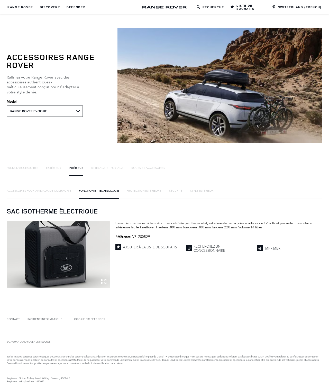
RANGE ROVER (20, 7)
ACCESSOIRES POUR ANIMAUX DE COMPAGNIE (39, 190)
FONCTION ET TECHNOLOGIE (99, 190)
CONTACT (13, 319)
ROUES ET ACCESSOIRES (148, 168)
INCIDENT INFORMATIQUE (45, 319)
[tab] (22, 167)
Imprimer (272, 248)
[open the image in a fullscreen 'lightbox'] (58, 254)
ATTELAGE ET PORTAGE (107, 168)
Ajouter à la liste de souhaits (150, 247)
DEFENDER (76, 7)
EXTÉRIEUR (53, 168)
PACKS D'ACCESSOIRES (22, 168)
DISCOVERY (50, 7)
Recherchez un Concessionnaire (209, 248)
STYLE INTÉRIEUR (202, 190)
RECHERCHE (213, 7)
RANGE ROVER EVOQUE (28, 111)
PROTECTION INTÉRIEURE (144, 190)
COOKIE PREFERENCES (89, 319)
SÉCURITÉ (175, 190)
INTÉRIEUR (76, 168)
